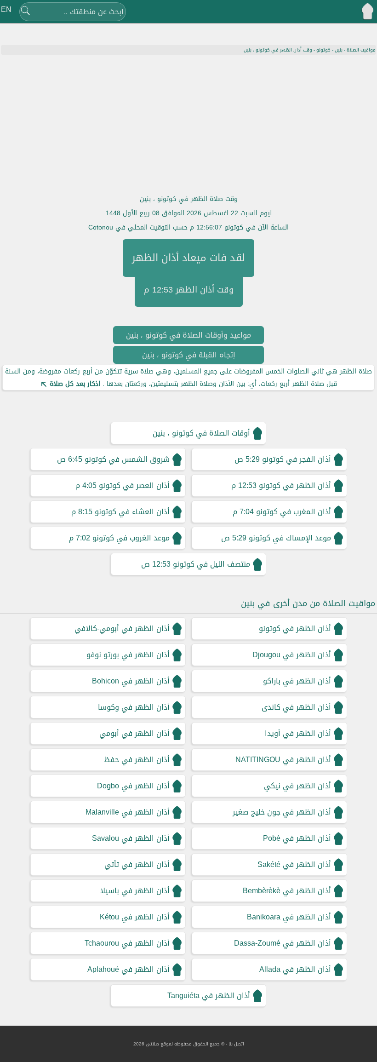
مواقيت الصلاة (361, 50)
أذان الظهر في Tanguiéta (208, 995)
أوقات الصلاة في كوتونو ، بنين (201, 433)
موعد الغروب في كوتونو (131, 538)
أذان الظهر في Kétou (135, 917)
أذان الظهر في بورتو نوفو (128, 655)
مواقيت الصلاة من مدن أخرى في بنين (308, 603)
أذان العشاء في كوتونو (132, 512)
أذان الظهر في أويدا (298, 733)
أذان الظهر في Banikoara (289, 917)
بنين (339, 50)
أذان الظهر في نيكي (297, 786)
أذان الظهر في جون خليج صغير (282, 812)
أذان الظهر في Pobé (297, 838)
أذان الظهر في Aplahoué (128, 969)
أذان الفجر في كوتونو (296, 459)
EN (6, 9)
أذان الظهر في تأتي (137, 864)
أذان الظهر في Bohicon (131, 681)
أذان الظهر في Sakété (294, 864)
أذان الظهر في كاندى (296, 707)
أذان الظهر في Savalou (131, 838)
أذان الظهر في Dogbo (133, 786)
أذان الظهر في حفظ (137, 759)
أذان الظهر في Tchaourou (127, 943)
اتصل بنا (236, 1043)
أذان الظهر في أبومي (134, 733)
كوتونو (323, 50)
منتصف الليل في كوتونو (211, 564)
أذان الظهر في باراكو (297, 681)
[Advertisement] (188, 123)
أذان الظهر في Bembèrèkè (287, 891)
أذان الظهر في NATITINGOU (283, 759)
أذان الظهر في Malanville (128, 812)
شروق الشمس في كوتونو (127, 459)
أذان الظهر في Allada (295, 969)
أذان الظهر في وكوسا (134, 707)
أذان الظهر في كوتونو (295, 485)
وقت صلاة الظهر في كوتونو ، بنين (189, 199)
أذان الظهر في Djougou (291, 655)
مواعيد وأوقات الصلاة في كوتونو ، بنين (188, 335)
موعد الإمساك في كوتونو (290, 538)
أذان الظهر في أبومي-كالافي (122, 628)
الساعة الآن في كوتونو (256, 227)
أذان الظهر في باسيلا (135, 891)
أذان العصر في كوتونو (134, 485)
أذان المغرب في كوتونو (293, 512)
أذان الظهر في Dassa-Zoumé (282, 943)
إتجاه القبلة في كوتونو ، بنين (188, 355)
